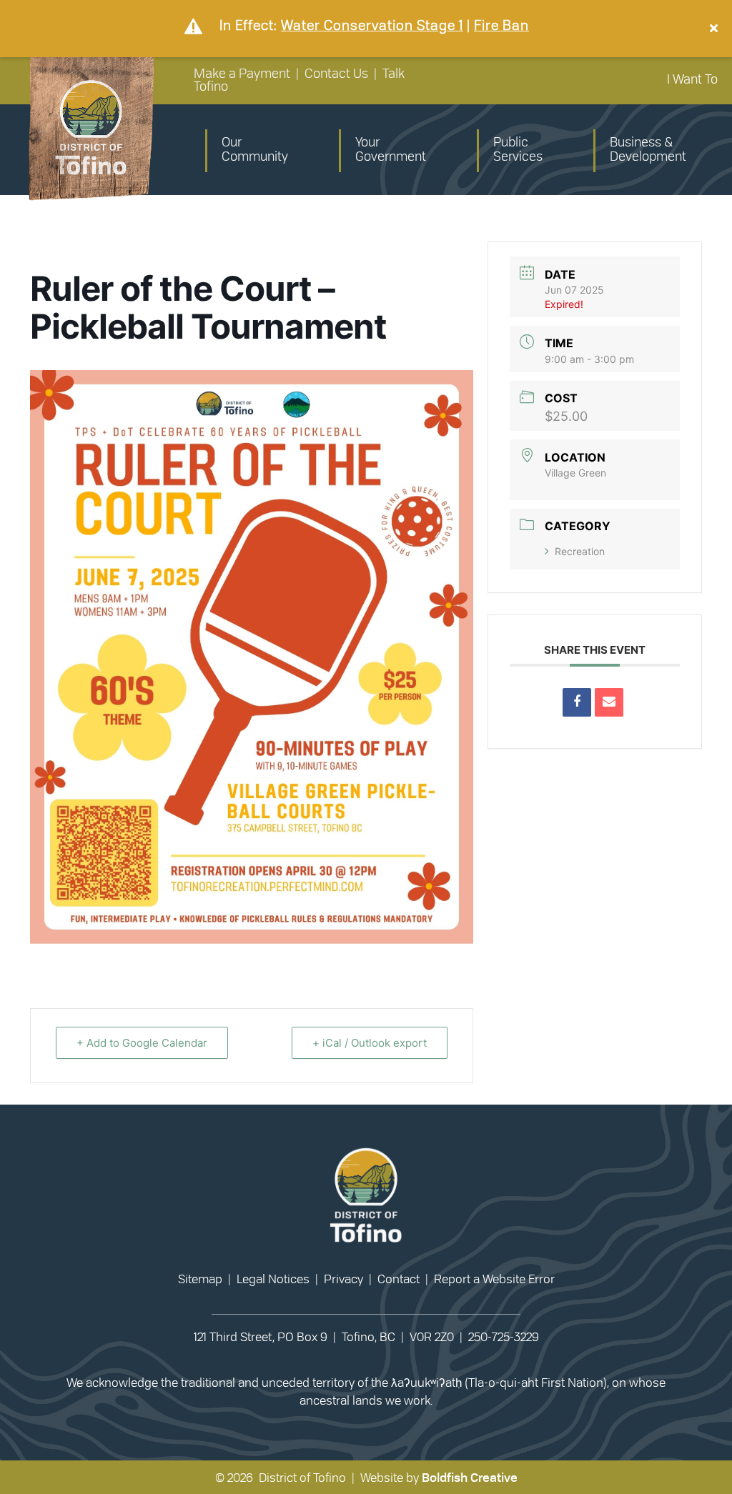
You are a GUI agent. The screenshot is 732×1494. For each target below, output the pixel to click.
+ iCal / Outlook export (369, 1043)
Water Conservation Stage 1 (372, 26)
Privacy (343, 1279)
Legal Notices (273, 1279)
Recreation (580, 551)
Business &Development (648, 150)
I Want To (692, 80)
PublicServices (518, 150)
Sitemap (200, 1279)
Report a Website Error (494, 1279)
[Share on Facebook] (577, 702)
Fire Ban (501, 26)
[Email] (609, 702)
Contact (398, 1279)
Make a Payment (242, 74)
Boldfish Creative (470, 1478)
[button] (715, 28)
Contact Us (336, 74)
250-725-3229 (503, 1337)
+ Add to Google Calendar (141, 1043)
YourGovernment (390, 150)
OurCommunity (255, 150)
